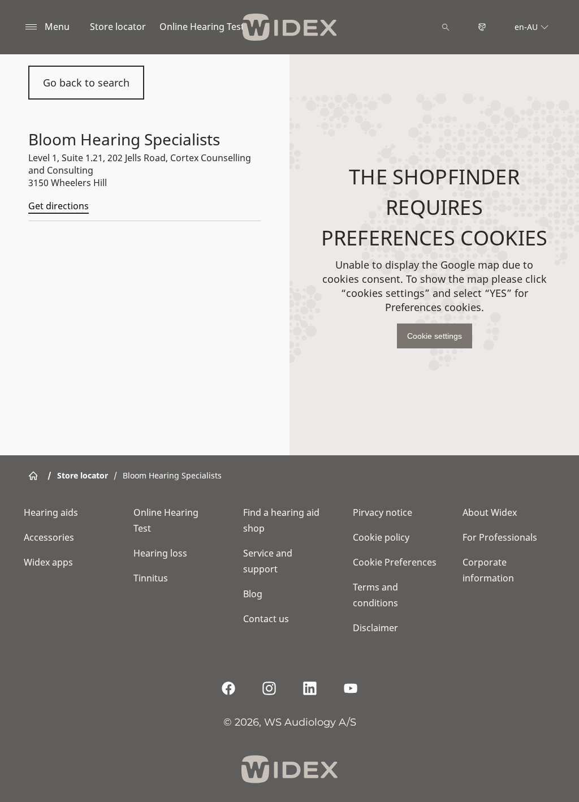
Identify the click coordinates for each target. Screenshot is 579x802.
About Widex (490, 512)
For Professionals (500, 537)
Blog (252, 594)
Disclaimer (375, 628)
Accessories (49, 537)
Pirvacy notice (382, 512)
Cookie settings (434, 335)
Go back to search (86, 82)
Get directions (58, 206)
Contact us (266, 619)
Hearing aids (51, 512)
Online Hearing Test (201, 26)
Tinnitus (150, 578)
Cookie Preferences (395, 562)
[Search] (445, 27)
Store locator (118, 26)
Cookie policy (381, 537)
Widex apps (48, 562)
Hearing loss (160, 553)
